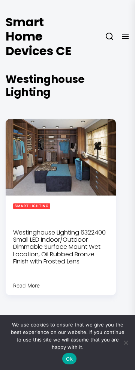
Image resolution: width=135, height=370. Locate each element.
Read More (26, 285)
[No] (125, 342)
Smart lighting (32, 206)
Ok (69, 359)
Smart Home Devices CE (39, 36)
